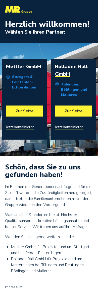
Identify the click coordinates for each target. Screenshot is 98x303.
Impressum (13, 287)
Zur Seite (25, 111)
